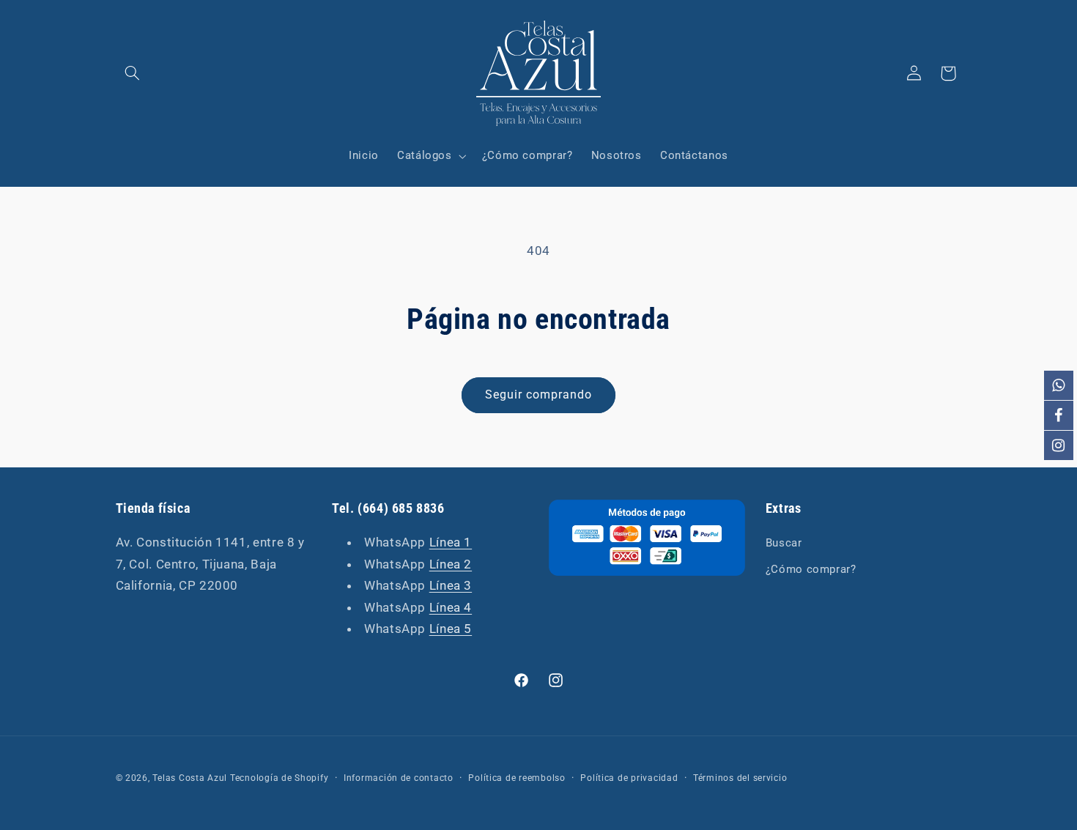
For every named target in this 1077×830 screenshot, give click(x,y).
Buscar (784, 542)
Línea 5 (450, 628)
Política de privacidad (629, 778)
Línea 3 (450, 585)
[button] (132, 73)
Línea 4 (450, 607)
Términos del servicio (740, 778)
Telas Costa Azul (189, 778)
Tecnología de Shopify (279, 778)
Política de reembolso (516, 778)
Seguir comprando (539, 394)
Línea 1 (450, 542)
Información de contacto (399, 778)
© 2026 (132, 778)
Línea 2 (450, 564)
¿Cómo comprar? (811, 569)
